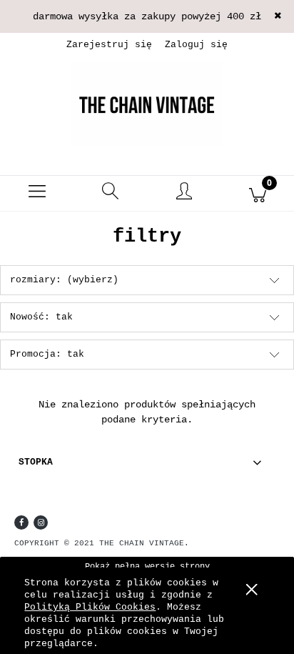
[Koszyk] (257, 194)
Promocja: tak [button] (47, 354)
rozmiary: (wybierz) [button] (64, 279)
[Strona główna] (147, 104)
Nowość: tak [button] (41, 317)
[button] (37, 194)
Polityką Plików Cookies (90, 607)
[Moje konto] (183, 196)
